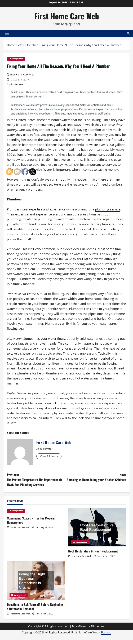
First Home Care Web (66, 16)
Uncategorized (16, 58)
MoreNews (79, 626)
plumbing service (107, 209)
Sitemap (106, 632)
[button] (7, 33)
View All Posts (49, 456)
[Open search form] (128, 33)
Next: (96, 477)
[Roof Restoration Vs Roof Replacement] (97, 527)
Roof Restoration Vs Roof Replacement (93, 551)
